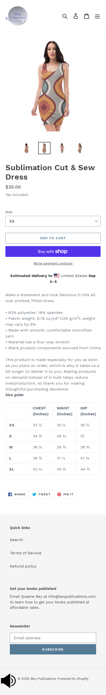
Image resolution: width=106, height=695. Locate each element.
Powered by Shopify (72, 679)
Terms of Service (25, 553)
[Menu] (97, 16)
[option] (26, 148)
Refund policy (23, 566)
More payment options (53, 263)
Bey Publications (43, 679)
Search (16, 539)
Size (8, 212)
